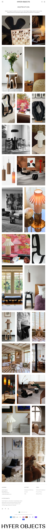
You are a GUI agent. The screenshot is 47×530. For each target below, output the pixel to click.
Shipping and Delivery (28, 489)
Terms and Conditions (40, 489)
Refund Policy (39, 493)
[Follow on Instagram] (2, 508)
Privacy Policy (39, 491)
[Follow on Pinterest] (5, 508)
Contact (26, 491)
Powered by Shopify (28, 514)
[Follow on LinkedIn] (8, 508)
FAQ (25, 493)
